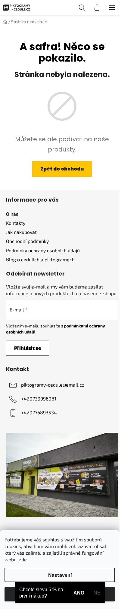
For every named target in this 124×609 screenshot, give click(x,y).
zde (23, 559)
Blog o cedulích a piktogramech (40, 259)
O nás (12, 214)
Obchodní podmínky (27, 241)
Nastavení (60, 575)
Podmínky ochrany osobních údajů (43, 250)
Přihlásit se (27, 348)
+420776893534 (39, 412)
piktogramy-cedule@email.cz (52, 384)
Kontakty (15, 223)
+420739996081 (38, 398)
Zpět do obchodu (62, 168)
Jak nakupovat (21, 232)
